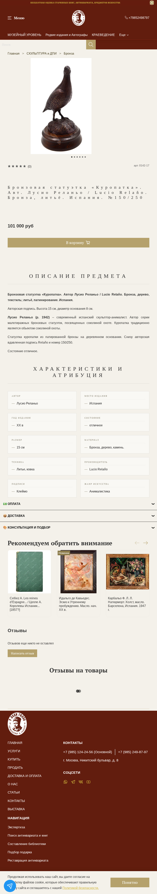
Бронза (69, 53)
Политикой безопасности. (80, 888)
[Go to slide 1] (71, 157)
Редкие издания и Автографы (67, 35)
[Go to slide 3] (77, 157)
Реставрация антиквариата (28, 860)
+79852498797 (138, 17)
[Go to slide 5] (82, 157)
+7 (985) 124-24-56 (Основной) (87, 752)
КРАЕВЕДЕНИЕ (103, 35)
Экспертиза (16, 827)
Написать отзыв (22, 653)
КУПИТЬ (14, 759)
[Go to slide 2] (74, 157)
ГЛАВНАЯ (15, 743)
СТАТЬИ (14, 792)
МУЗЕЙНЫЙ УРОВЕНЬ (24, 35)
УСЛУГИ (14, 751)
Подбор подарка (20, 852)
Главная (14, 53)
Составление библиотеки (27, 844)
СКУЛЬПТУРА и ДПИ (42, 53)
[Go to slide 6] (85, 157)
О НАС (13, 784)
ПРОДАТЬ (15, 767)
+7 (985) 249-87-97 (133, 752)
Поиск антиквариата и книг (28, 835)
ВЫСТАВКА (16, 809)
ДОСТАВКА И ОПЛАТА (24, 776)
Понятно (130, 882)
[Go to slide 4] (79, 157)
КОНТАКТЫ (16, 801)
